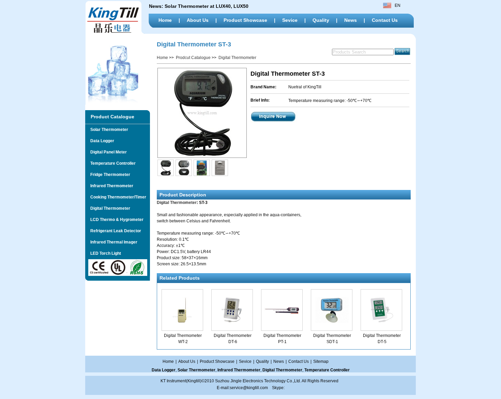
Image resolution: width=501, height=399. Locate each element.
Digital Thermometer (107, 208)
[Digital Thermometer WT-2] (182, 321)
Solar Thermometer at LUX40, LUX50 (207, 6)
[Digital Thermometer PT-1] (282, 321)
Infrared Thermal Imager (111, 242)
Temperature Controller (110, 163)
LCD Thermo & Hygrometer (114, 219)
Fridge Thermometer (107, 174)
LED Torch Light (103, 253)
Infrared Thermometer (109, 185)
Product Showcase (245, 20)
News (350, 20)
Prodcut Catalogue (193, 57)
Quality (321, 20)
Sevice (290, 20)
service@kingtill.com (249, 387)
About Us (198, 20)
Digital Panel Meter (106, 152)
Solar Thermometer (106, 129)
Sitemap (321, 361)
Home (165, 20)
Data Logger (99, 140)
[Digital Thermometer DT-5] (381, 321)
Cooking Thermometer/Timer (115, 197)
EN (397, 5)
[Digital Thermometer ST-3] (201, 113)
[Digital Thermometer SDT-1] (332, 321)
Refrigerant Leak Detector (113, 230)
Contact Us (385, 20)
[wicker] (115, 32)
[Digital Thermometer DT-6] (232, 321)
